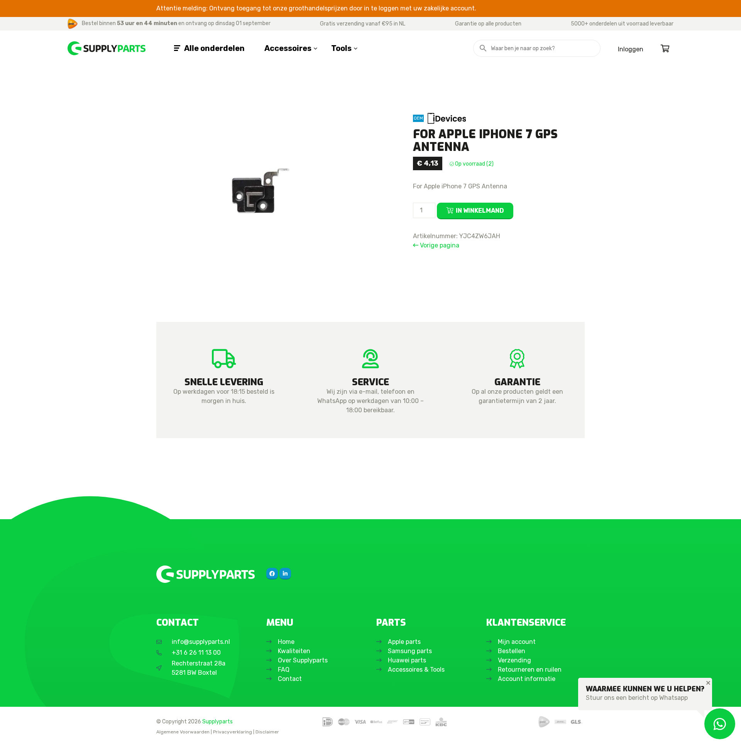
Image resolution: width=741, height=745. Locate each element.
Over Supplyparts (303, 660)
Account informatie (526, 678)
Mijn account (517, 641)
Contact (290, 678)
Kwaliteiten (294, 651)
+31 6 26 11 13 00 (196, 652)
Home (286, 641)
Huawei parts (407, 660)
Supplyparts (217, 721)
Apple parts (404, 641)
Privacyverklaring (232, 732)
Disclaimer (267, 732)
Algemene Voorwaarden (183, 732)
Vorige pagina (438, 245)
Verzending (514, 660)
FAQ (283, 669)
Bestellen (511, 651)
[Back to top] (14, 730)
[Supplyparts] (205, 574)
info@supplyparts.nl (201, 641)
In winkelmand (480, 210)
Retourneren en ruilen (530, 669)
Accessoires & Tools (416, 669)
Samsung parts (410, 651)
